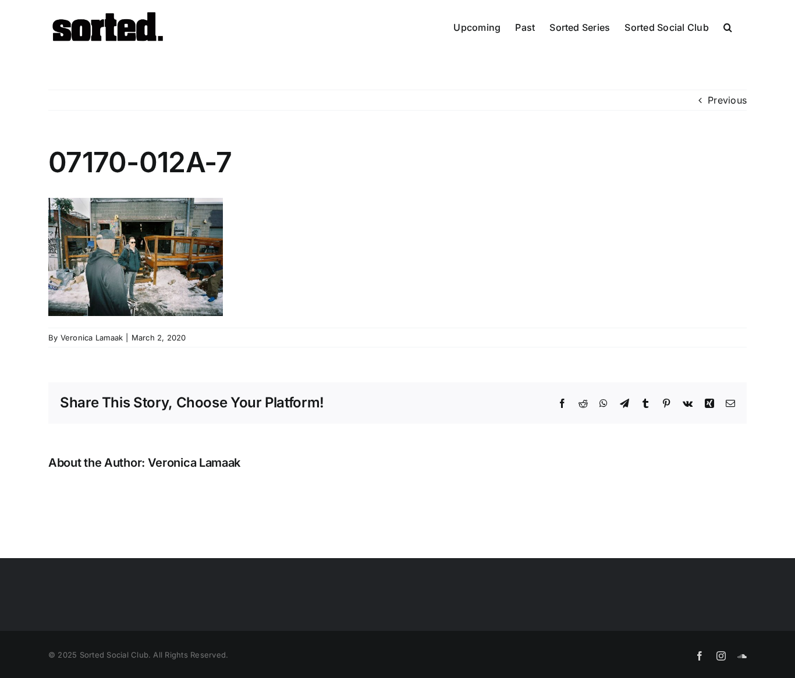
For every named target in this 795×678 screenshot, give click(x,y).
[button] (727, 27)
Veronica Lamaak (92, 337)
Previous (727, 100)
